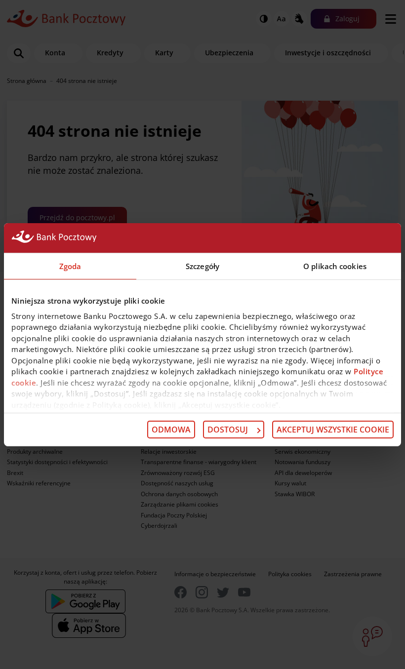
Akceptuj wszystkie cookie (333, 429)
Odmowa (171, 429)
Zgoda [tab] (70, 266)
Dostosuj (227, 429)
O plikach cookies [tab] (334, 266)
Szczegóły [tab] (202, 266)
